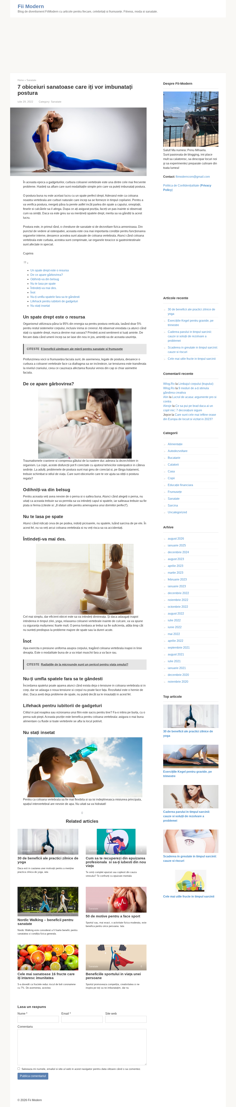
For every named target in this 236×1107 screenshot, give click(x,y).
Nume (22, 1013)
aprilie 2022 (175, 640)
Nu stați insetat (40, 305)
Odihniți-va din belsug (44, 279)
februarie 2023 (177, 579)
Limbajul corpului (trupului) (195, 383)
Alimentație (175, 444)
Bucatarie (174, 457)
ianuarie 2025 (177, 545)
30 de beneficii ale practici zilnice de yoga (48, 860)
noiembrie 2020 (178, 681)
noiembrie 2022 (178, 599)
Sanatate (56, 101)
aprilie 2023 (175, 565)
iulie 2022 (174, 620)
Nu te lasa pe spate (43, 283)
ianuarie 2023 (177, 586)
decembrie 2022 (178, 593)
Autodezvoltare (178, 451)
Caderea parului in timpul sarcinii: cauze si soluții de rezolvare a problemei (190, 336)
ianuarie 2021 (177, 668)
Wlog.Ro (169, 383)
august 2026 (176, 538)
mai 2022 (174, 634)
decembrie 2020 (178, 674)
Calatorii (173, 464)
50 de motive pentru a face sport (113, 916)
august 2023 (176, 559)
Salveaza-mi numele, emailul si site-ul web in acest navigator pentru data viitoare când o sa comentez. (81, 1068)
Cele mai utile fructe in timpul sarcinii (192, 358)
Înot (32, 292)
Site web (111, 1013)
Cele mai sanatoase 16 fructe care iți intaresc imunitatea (46, 976)
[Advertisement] (118, 45)
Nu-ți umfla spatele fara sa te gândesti (55, 296)
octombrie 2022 (178, 606)
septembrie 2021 (179, 647)
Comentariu (25, 1026)
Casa (171, 471)
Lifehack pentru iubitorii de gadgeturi (54, 301)
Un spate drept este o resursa (49, 270)
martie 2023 (175, 572)
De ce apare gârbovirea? (46, 274)
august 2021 (176, 654)
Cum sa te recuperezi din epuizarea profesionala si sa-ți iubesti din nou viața (116, 862)
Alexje (167, 405)
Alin (165, 397)
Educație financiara (180, 485)
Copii (171, 478)
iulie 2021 (174, 661)
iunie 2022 (175, 627)
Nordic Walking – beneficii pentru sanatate (45, 922)
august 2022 (176, 613)
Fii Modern (31, 6)
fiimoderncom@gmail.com (193, 176)
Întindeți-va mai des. (43, 288)
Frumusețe (175, 491)
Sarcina (173, 505)
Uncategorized (177, 512)
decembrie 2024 (178, 552)
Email (66, 1013)
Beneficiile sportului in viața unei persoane (113, 976)
